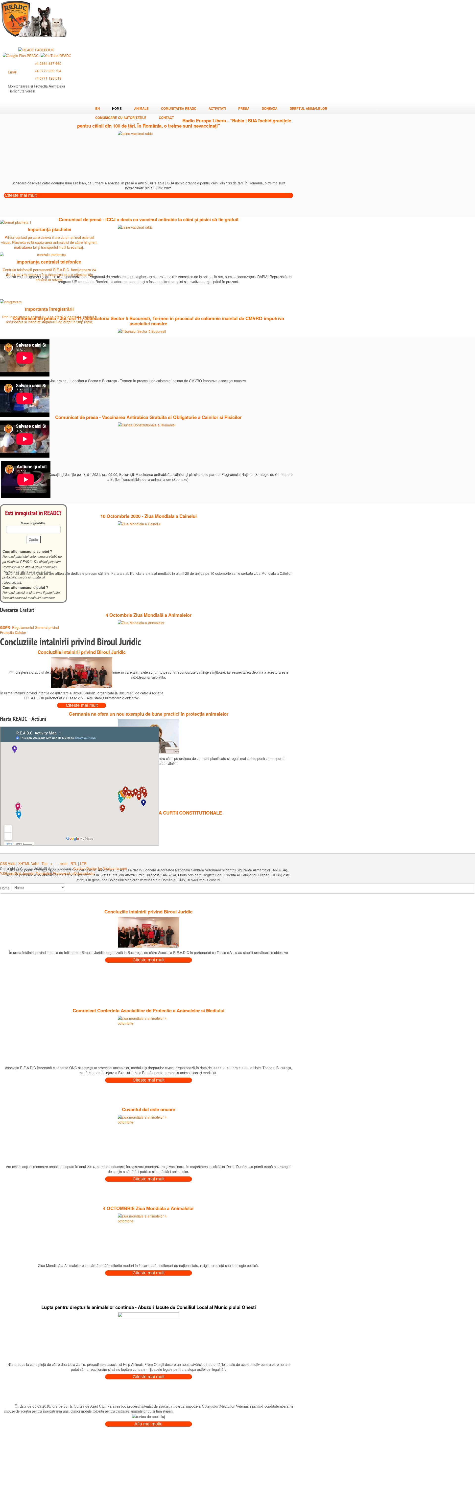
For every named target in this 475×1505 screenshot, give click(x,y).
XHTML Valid (28, 863)
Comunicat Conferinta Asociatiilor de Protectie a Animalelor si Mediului (148, 1010)
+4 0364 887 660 (48, 63)
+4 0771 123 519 (48, 78)
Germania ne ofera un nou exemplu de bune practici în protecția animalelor (148, 713)
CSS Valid (7, 863)
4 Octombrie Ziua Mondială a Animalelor (148, 615)
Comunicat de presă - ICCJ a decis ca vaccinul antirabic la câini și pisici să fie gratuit (148, 219)
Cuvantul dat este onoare (148, 1109)
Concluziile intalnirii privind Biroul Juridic (148, 911)
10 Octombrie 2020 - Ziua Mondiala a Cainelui (148, 516)
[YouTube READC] (56, 54)
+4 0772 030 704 (48, 70)
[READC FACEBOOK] (36, 49)
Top (45, 863)
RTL (74, 863)
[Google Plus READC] (21, 54)
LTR (83, 863)
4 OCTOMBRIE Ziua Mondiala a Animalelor (148, 1208)
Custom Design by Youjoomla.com (100, 868)
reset (64, 863)
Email (12, 71)
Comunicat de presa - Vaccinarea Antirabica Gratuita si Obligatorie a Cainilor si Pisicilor (148, 417)
